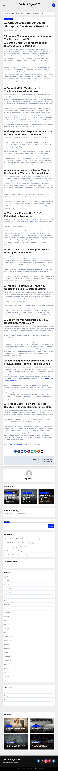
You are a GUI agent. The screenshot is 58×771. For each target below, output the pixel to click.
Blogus (33, 768)
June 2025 (7, 620)
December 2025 (8, 596)
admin (10, 30)
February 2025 (8, 636)
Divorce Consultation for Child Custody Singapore (17, 555)
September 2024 (8, 656)
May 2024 (6, 672)
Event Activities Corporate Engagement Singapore (17, 551)
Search (6, 521)
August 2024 (7, 660)
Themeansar (40, 768)
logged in (13, 513)
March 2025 (7, 632)
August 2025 (7, 612)
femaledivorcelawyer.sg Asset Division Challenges (18, 547)
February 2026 (8, 589)
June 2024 (7, 668)
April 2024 (6, 676)
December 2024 (8, 644)
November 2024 (8, 648)
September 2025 (8, 608)
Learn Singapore (28, 4)
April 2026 (6, 581)
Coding (6, 695)
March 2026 (7, 585)
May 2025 (6, 624)
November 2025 (8, 600)
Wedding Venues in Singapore (18, 444)
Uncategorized (8, 19)
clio (9, 498)
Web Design (7, 703)
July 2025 (6, 616)
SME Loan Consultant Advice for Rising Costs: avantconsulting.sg (22, 539)
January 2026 (7, 592)
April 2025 (6, 628)
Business (6, 692)
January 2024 (7, 680)
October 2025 (7, 604)
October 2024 (7, 652)
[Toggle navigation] (4, 5)
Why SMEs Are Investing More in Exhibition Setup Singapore (20, 543)
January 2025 (7, 640)
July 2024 (6, 664)
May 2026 (6, 577)
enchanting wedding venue (30, 221)
